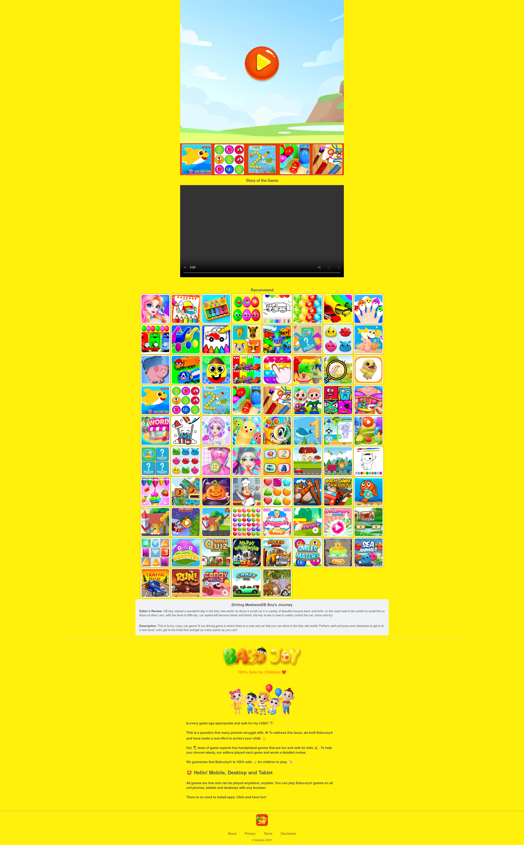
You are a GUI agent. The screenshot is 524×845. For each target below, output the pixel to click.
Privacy (250, 833)
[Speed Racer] (294, 159)
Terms (268, 833)
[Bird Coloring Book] (327, 159)
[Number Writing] (262, 159)
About (232, 833)
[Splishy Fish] (196, 159)
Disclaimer (288, 833)
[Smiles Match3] (229, 159)
